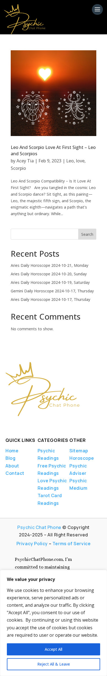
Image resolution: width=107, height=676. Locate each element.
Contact (14, 473)
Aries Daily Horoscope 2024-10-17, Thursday (50, 299)
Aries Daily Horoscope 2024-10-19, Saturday (50, 282)
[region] (53, 623)
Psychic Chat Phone (39, 527)
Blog (10, 458)
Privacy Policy (32, 544)
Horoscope (81, 458)
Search (87, 234)
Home (11, 451)
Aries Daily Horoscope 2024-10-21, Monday (49, 265)
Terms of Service (71, 544)
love (80, 161)
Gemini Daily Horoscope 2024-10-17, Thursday (52, 290)
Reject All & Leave (53, 664)
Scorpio (18, 168)
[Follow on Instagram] (35, 424)
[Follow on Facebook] (7, 424)
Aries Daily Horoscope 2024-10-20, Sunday (49, 273)
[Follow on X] (16, 424)
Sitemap (78, 451)
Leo (70, 161)
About (12, 466)
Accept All (53, 649)
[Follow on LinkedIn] (26, 424)
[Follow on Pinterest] (47, 424)
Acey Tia (25, 161)
